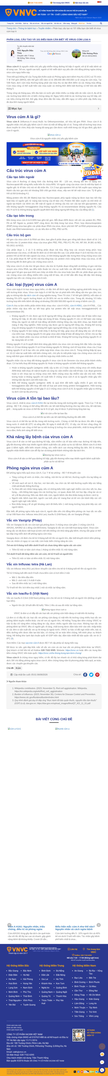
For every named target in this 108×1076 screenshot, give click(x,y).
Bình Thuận (79, 986)
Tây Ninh (93, 1007)
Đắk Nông (60, 975)
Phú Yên (60, 1000)
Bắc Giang (13, 971)
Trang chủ (10, 23)
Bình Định (46, 971)
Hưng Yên (27, 983)
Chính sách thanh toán (15, 1030)
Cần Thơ (78, 990)
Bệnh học (82, 23)
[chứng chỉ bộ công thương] (97, 1072)
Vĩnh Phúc (28, 1000)
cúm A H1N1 (37, 403)
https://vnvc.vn (72, 650)
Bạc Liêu (78, 978)
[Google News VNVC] (54, 52)
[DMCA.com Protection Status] (91, 1072)
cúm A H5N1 (76, 306)
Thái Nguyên (14, 1000)
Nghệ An (45, 987)
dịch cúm (31, 295)
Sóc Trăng (79, 1016)
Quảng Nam (47, 992)
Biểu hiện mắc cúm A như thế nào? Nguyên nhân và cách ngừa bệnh (75, 928)
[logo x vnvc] (74, 1072)
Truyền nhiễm (44, 28)
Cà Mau (92, 986)
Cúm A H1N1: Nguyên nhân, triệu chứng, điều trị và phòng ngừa (26, 928)
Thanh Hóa (61, 996)
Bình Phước (94, 982)
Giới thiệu (18, 23)
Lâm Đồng (79, 1003)
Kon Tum (60, 983)
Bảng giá (74, 23)
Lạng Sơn (13, 987)
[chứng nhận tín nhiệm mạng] (86, 1072)
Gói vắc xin (57, 23)
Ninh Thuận (79, 1007)
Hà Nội (26, 975)
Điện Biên (13, 975)
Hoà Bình (13, 983)
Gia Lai (44, 979)
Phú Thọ (27, 992)
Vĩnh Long (93, 1016)
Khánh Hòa (46, 983)
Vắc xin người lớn (46, 23)
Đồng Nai (93, 990)
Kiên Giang (94, 999)
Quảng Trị (46, 996)
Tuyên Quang (29, 1004)
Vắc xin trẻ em (34, 23)
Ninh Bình (13, 992)
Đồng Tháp (79, 995)
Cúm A (10, 306)
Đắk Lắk (45, 975)
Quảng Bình (61, 987)
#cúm (18, 668)
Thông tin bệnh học (27, 28)
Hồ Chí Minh (94, 995)
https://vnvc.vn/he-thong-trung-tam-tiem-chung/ (59, 653)
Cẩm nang (66, 23)
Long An (93, 1003)
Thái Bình (27, 996)
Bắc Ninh (27, 971)
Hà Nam (12, 979)
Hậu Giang (79, 999)
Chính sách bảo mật (14, 1025)
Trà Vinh (93, 1012)
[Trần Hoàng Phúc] (77, 53)
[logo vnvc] (21, 12)
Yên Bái (12, 1004)
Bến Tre (92, 978)
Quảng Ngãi (61, 992)
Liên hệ (73, 949)
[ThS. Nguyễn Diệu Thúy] (13, 53)
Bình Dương (79, 982)
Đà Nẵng (60, 971)
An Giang (78, 971)
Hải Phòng (28, 979)
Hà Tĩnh (59, 979)
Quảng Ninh (14, 996)
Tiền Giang (79, 1012)
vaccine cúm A (32, 643)
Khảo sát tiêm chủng (14, 1028)
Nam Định (27, 987)
